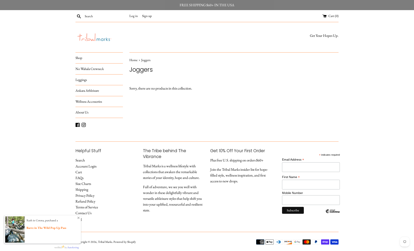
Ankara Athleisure (87, 90)
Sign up (147, 16)
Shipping (81, 189)
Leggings (81, 79)
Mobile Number (292, 193)
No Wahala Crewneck (89, 69)
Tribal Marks (105, 242)
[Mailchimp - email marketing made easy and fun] (332, 214)
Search (80, 160)
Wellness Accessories (88, 101)
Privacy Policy (84, 195)
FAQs (79, 177)
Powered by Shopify (124, 242)
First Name (291, 177)
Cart (78, 172)
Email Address (293, 160)
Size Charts (83, 183)
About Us (81, 112)
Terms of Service (86, 207)
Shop (78, 58)
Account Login (86, 166)
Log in (133, 16)
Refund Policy (85, 201)
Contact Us (83, 213)
